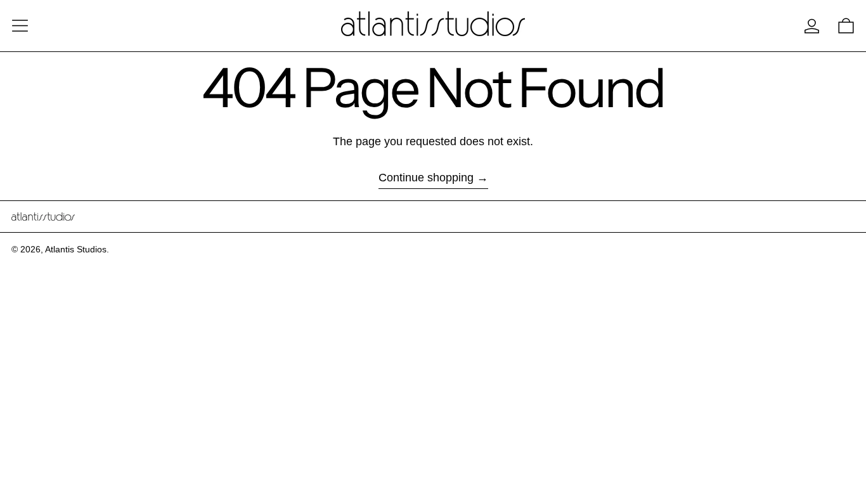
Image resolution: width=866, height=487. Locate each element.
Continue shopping (426, 177)
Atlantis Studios (76, 249)
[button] (846, 26)
